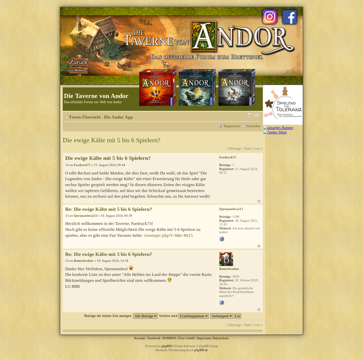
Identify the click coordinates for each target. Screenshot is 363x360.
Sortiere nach (169, 316)
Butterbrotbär (84, 261)
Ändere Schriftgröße (256, 115)
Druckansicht (249, 115)
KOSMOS (169, 338)
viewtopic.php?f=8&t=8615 (168, 235)
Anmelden (253, 126)
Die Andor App (118, 117)
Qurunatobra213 (86, 215)
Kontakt (139, 338)
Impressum (204, 338)
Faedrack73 (82, 165)
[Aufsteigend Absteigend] (226, 316)
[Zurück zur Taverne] (77, 65)
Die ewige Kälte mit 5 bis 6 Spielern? (112, 140)
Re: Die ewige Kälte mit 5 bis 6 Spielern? (108, 209)
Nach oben (259, 201)
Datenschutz (220, 338)
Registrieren (232, 126)
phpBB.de (201, 350)
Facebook (154, 338)
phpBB (166, 346)
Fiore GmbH (186, 338)
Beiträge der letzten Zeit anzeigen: (108, 316)
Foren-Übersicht (85, 117)
